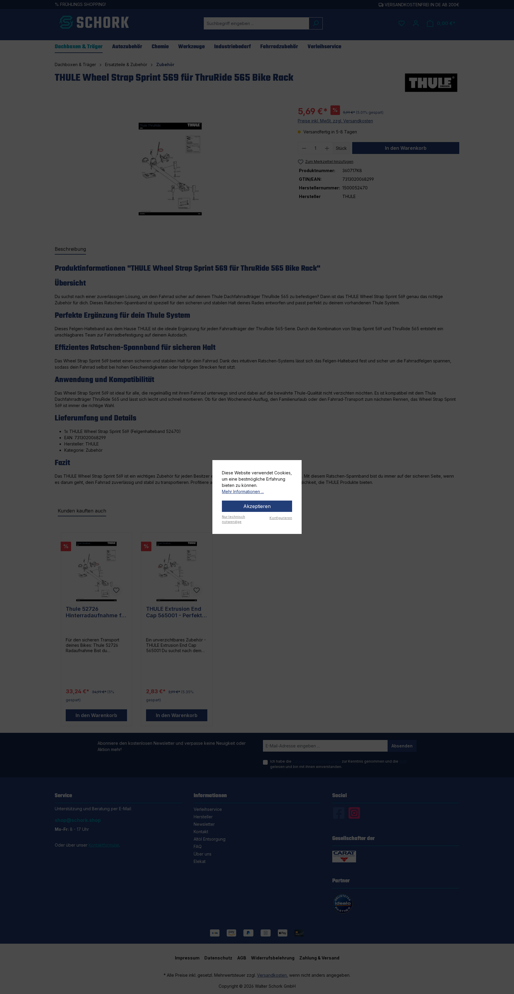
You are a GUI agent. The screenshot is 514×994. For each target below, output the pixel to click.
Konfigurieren (280, 518)
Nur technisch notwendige (233, 519)
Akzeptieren (257, 506)
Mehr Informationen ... (243, 491)
